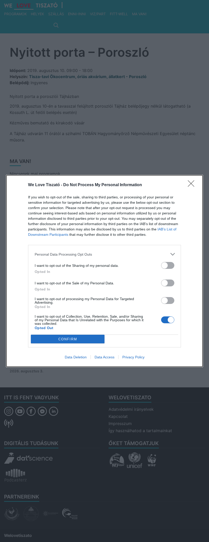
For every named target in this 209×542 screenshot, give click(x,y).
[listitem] (104, 254)
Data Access (104, 357)
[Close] (193, 185)
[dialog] (104, 271)
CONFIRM (67, 339)
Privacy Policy (133, 357)
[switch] (167, 265)
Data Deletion (76, 357)
